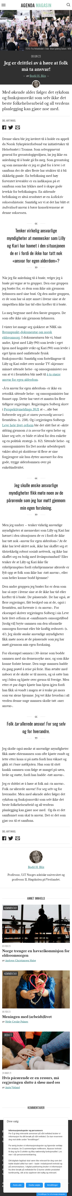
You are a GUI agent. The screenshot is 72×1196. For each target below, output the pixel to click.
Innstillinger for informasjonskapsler (51, 1194)
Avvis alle (17, 1185)
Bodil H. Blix (38, 76)
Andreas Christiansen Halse (20, 960)
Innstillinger (52, 1185)
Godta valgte (34, 1185)
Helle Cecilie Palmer (16, 1021)
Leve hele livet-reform (17, 425)
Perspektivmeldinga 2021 (21, 409)
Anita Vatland (12, 1087)
